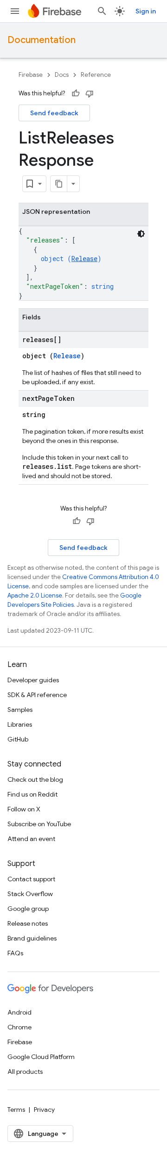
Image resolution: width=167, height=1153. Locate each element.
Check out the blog (35, 779)
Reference (96, 75)
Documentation (41, 40)
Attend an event (31, 839)
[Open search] (102, 11)
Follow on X (23, 809)
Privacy (44, 1109)
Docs (62, 75)
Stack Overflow (30, 894)
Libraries (19, 724)
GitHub (17, 739)
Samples (19, 709)
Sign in (145, 11)
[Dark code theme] (141, 233)
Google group (28, 908)
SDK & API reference (37, 695)
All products (25, 1071)
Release (84, 258)
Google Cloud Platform (41, 1057)
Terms (16, 1109)
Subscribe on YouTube (39, 824)
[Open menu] (15, 11)
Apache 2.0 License (34, 595)
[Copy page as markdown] (59, 184)
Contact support (31, 879)
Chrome (19, 1027)
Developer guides (33, 680)
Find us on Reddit (32, 794)
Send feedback (54, 113)
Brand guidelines (32, 938)
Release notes (27, 923)
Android (19, 1012)
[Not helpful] (89, 93)
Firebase (31, 75)
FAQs (15, 953)
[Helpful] (76, 93)
